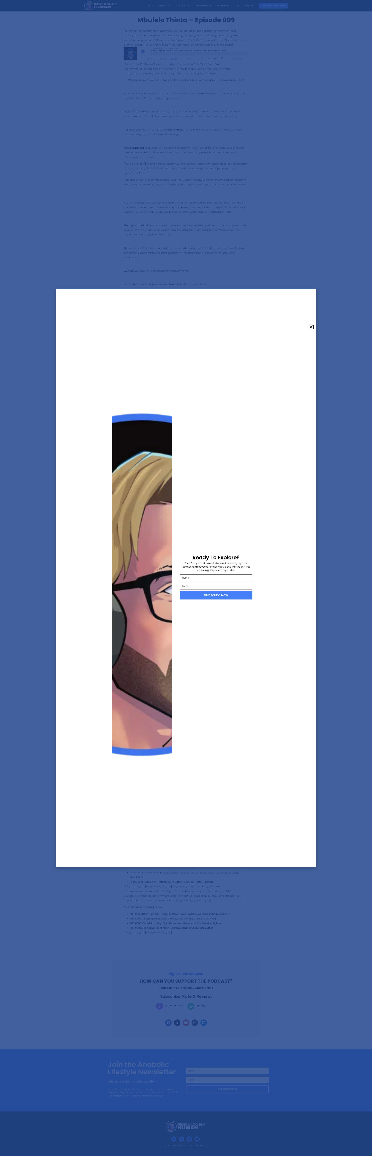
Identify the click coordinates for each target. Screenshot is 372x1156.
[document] (186, 578)
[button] (311, 327)
